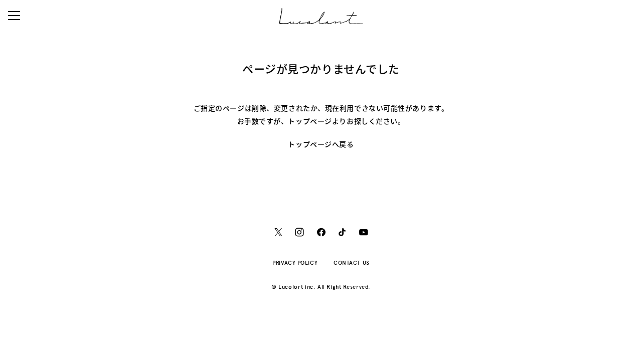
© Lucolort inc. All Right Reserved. (321, 287)
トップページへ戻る (321, 144)
